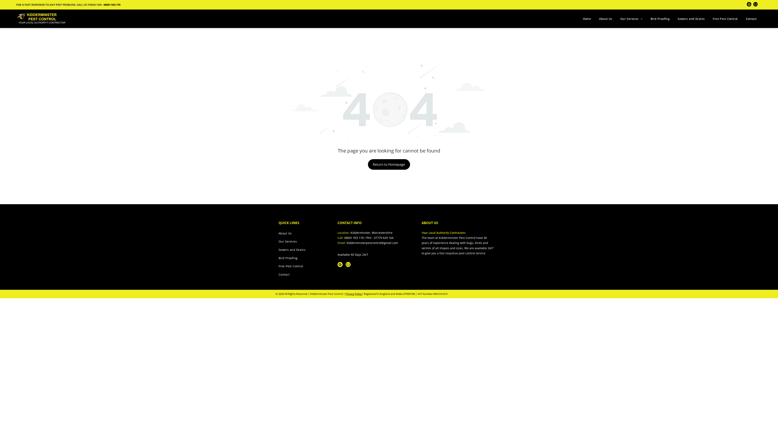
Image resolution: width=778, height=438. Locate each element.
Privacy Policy (353, 294)
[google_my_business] (749, 5)
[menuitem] (587, 19)
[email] (755, 5)
